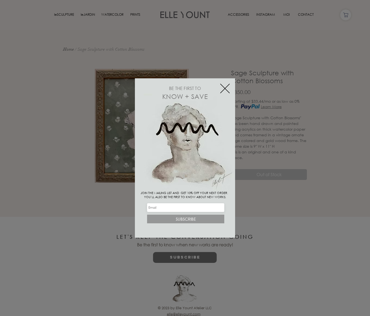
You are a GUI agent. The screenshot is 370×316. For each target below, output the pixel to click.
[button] (225, 88)
